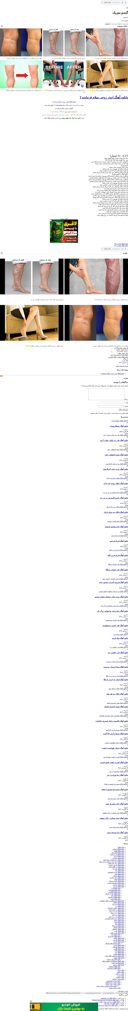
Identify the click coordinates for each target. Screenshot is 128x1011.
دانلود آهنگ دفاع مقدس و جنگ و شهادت (112, 901)
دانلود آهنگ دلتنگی (118, 902)
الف (126, 993)
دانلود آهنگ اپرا (116, 888)
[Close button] (97, 1001)
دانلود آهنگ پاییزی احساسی (116, 872)
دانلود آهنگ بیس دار (118, 869)
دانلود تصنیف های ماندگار (113, 943)
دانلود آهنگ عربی (119, 931)
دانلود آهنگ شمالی (118, 927)
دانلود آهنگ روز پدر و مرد (116, 911)
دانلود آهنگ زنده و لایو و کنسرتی (114, 918)
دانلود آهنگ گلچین (119, 949)
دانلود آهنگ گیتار (119, 950)
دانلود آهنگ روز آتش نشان (116, 909)
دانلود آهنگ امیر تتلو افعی (108, 998)
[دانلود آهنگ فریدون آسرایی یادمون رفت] (115, 579)
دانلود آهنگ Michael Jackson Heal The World (105, 1000)
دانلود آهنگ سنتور (119, 920)
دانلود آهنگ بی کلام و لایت (116, 867)
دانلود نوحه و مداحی (118, 979)
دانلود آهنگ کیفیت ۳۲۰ (121, 245)
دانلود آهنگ (121, 847)
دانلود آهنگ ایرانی (119, 856)
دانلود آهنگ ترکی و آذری (117, 877)
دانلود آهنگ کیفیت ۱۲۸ (121, 244)
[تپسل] (51, 220)
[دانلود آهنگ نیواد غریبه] (120, 634)
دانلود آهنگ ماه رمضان (114, 959)
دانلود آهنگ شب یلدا (118, 925)
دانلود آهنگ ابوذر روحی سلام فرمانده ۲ (112, 373)
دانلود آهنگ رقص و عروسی (115, 908)
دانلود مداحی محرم (115, 988)
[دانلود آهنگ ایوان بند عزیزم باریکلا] (117, 676)
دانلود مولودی (112, 357)
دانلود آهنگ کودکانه (118, 947)
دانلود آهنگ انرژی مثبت (117, 854)
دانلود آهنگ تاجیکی (118, 876)
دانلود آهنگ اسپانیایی (114, 890)
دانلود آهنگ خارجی (118, 886)
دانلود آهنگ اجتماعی (118, 849)
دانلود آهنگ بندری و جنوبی (116, 865)
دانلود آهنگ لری (119, 952)
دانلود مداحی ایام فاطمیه (113, 982)
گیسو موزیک (75, 105)
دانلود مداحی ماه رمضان (113, 984)
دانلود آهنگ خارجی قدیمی (113, 893)
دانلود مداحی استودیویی (113, 981)
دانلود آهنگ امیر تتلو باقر (111, 1003)
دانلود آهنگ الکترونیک (117, 853)
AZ (47, 993)
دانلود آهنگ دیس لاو (118, 904)
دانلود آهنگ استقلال (115, 966)
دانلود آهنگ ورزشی (118, 965)
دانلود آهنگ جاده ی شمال (116, 881)
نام (126, 403)
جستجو (108, 24)
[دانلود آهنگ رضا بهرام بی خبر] (118, 771)
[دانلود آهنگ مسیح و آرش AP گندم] (117, 730)
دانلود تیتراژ (120, 970)
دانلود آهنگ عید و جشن (117, 933)
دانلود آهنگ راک (116, 895)
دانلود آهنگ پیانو (119, 874)
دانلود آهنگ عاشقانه (118, 929)
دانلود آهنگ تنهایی (119, 879)
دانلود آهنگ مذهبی (122, 357)
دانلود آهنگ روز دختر (118, 915)
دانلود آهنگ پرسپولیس (114, 968)
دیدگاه (126, 399)
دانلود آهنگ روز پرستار (117, 913)
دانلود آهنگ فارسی (118, 940)
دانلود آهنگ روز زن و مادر (116, 917)
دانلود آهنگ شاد (119, 924)
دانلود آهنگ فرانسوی (114, 897)
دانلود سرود (120, 975)
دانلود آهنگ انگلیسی (115, 892)
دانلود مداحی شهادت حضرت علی (106, 986)
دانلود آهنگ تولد (116, 934)
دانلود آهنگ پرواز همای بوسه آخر (108, 1005)
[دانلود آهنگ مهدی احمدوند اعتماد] (117, 703)
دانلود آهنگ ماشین (118, 954)
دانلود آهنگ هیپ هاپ (118, 963)
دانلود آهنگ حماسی (118, 885)
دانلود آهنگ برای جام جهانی (116, 863)
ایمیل (126, 406)
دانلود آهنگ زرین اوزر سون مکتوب (109, 1002)
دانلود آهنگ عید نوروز (114, 936)
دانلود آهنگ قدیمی (118, 941)
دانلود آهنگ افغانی (118, 851)
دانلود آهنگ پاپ (119, 870)
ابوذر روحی (67, 111)
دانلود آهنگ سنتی (119, 922)
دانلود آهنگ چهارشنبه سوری (115, 883)
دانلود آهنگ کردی (119, 945)
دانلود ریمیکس (119, 973)
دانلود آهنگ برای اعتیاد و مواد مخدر (113, 860)
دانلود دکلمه (120, 972)
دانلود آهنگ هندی (115, 899)
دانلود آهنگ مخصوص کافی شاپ (114, 956)
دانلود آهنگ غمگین (118, 938)
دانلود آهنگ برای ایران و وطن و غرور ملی (111, 861)
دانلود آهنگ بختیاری (118, 858)
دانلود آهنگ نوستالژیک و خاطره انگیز (113, 961)
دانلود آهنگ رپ (119, 906)
